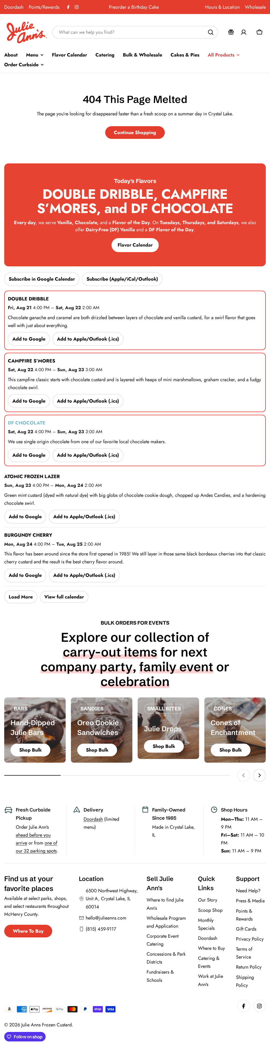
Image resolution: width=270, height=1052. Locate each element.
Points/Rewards (44, 7)
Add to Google (28, 339)
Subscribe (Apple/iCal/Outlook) (122, 279)
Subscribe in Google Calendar (42, 279)
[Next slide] (259, 775)
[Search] (211, 32)
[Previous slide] (243, 775)
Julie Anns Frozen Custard (46, 1024)
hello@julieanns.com (106, 917)
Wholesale (255, 7)
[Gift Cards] (231, 32)
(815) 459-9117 (101, 929)
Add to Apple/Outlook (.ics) (88, 339)
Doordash (13, 7)
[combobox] (135, 32)
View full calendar (64, 596)
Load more (21, 596)
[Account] (243, 32)
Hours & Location (222, 7)
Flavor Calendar (135, 245)
